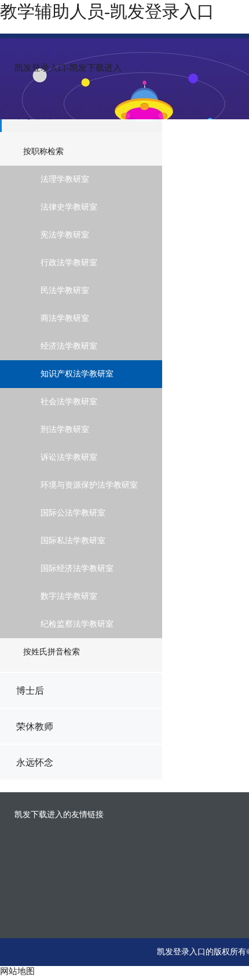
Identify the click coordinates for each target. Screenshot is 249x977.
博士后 (30, 691)
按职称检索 (43, 151)
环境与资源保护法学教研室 (89, 485)
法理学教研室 (65, 179)
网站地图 (17, 971)
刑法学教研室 (65, 429)
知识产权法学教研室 (77, 373)
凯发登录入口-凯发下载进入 (68, 67)
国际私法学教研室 (73, 540)
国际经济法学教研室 (77, 568)
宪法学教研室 (65, 234)
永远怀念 (34, 762)
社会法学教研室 (69, 401)
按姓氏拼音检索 (51, 651)
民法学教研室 (65, 290)
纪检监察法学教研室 (77, 624)
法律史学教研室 (69, 207)
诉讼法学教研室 (69, 457)
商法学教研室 (65, 318)
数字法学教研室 (69, 596)
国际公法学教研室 (73, 512)
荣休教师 (34, 726)
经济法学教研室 (69, 346)
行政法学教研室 (69, 262)
